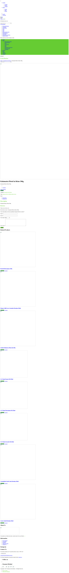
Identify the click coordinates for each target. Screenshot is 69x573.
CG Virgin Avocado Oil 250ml (7, 441)
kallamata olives (5, 194)
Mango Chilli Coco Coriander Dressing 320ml (10, 308)
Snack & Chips (5, 35)
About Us (4, 53)
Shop (3, 40)
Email (1, 215)
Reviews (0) (5, 198)
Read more (2, 270)
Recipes (4, 50)
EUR (6, 9)
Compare (2, 190)
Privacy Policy (5, 570)
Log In (4, 14)
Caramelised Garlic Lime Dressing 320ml (9, 481)
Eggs (3, 29)
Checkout (4, 15)
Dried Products (7, 42)
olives (15, 194)
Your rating (2, 217)
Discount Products (6, 26)
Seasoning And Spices (6, 34)
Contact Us (4, 544)
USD (6, 11)
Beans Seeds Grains (8, 41)
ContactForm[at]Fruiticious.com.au (6, 555)
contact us (20, 557)
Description (5, 197)
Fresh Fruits (5, 28)
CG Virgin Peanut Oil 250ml (6, 379)
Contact (4, 54)
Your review (2, 225)
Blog (3, 51)
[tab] (36, 197)
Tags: (1, 194)
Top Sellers (4, 541)
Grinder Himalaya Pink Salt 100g (7, 347)
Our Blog (4, 542)
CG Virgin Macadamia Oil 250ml (7, 410)
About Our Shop (5, 543)
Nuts (3, 31)
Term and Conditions (6, 571)
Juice (3, 30)
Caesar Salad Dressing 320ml (6, 520)
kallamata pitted (11, 194)
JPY (6, 10)
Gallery (4, 52)
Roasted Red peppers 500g (6, 268)
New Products (5, 540)
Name (1, 213)
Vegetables (4, 27)
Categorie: (2, 192)
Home (4, 39)
